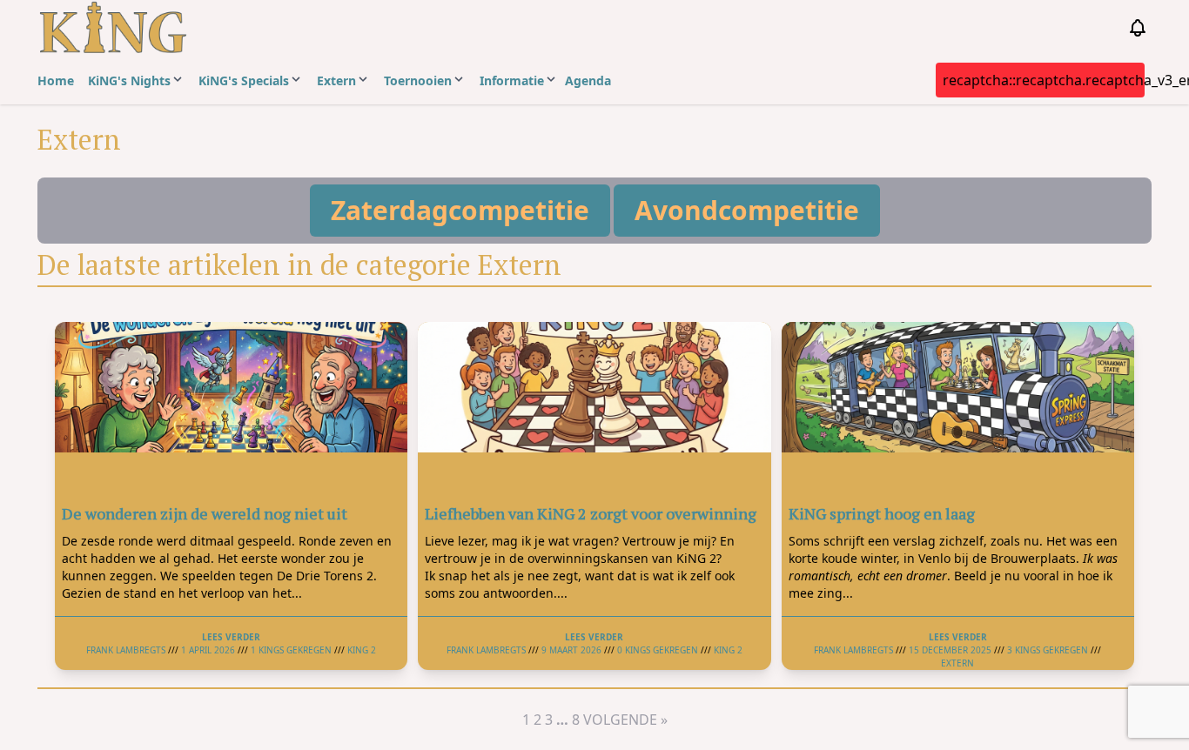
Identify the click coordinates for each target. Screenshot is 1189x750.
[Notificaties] (1138, 28)
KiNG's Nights (129, 80)
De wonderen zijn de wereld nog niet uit (204, 513)
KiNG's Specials (243, 80)
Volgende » (625, 719)
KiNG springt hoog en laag (882, 513)
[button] (460, 210)
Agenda (588, 80)
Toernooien (418, 80)
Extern (336, 80)
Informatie (512, 80)
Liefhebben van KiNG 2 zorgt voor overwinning (590, 513)
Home (55, 80)
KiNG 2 (361, 650)
